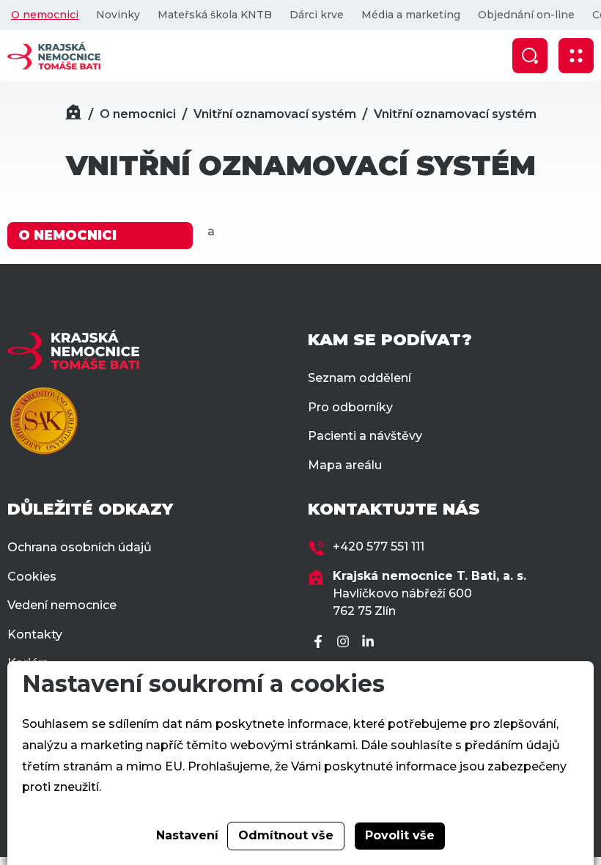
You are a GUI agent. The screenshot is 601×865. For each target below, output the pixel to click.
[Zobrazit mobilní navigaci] (576, 55)
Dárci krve (317, 14)
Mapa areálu (345, 465)
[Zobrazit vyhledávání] (529, 55)
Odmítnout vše (285, 835)
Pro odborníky (350, 407)
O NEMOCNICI (67, 235)
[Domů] (73, 114)
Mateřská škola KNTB (215, 14)
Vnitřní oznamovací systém (274, 114)
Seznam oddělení (359, 378)
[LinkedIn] (370, 642)
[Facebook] (320, 642)
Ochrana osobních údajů (79, 547)
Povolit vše (400, 835)
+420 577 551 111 (378, 546)
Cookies (31, 577)
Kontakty (34, 634)
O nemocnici (44, 14)
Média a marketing (410, 14)
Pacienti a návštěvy (365, 436)
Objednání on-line (526, 14)
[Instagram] (345, 642)
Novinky (118, 14)
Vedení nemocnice (62, 605)
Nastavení (187, 835)
